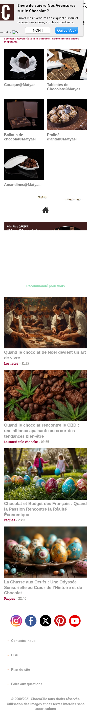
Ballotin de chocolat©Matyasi (20, 137)
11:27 (23, 363)
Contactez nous (22, 641)
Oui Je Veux (66, 30)
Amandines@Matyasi (22, 184)
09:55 (43, 442)
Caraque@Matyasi (20, 84)
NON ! (38, 30)
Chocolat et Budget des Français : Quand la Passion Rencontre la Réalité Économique (45, 509)
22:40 (20, 598)
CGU (14, 655)
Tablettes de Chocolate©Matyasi (64, 86)
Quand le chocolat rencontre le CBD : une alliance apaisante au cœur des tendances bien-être (41, 431)
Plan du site (20, 669)
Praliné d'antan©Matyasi (62, 137)
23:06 (20, 520)
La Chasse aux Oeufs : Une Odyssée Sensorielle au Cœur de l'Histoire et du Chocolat (43, 588)
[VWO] (17, 32)
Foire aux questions (26, 684)
